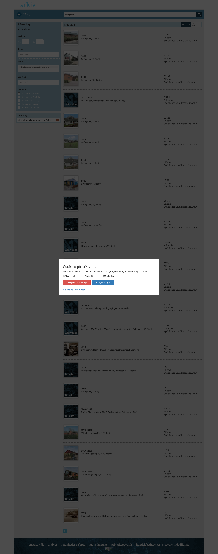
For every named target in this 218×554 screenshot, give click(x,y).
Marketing (109, 276)
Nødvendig (70, 276)
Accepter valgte (102, 282)
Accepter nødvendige (77, 282)
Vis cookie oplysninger (74, 289)
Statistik (89, 276)
